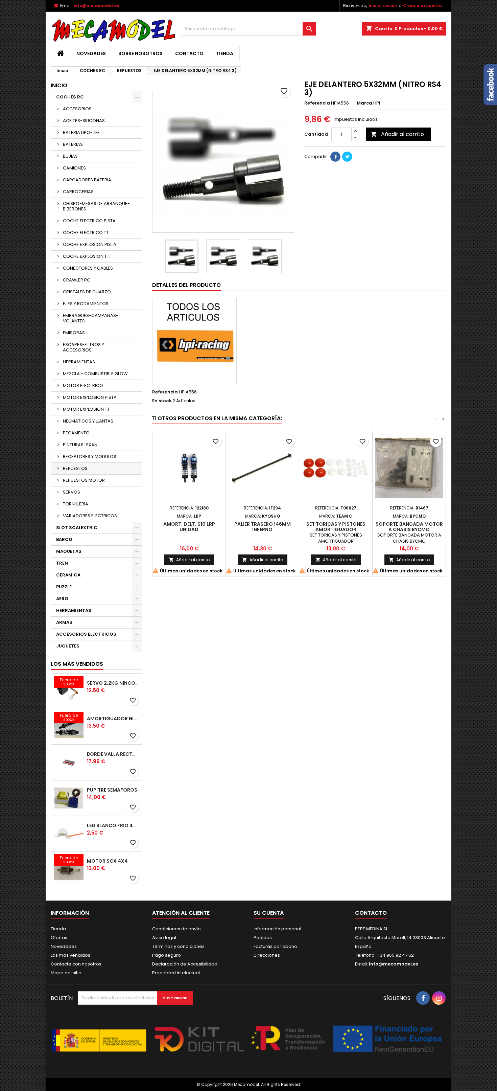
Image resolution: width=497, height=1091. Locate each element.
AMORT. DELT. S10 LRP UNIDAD (189, 527)
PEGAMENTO (76, 433)
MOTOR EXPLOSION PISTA (90, 397)
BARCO (64, 539)
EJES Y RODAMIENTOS (86, 303)
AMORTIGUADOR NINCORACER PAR (113, 718)
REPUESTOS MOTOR (84, 480)
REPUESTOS (75, 468)
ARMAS (64, 622)
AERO (62, 598)
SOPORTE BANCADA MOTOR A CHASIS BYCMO (409, 527)
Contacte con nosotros (76, 964)
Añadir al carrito (397, 134)
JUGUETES (67, 646)
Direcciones (267, 955)
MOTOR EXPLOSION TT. (87, 409)
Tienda (224, 53)
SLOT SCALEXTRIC (76, 527)
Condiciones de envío (176, 929)
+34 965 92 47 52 (395, 955)
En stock (161, 401)
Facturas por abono (275, 946)
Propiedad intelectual (176, 973)
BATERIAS (73, 144)
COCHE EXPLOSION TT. (86, 256)
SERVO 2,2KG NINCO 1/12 (113, 683)
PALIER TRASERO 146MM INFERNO (262, 527)
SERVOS (71, 492)
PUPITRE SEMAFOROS (112, 790)
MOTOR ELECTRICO (83, 385)
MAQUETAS (68, 551)
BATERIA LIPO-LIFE (81, 132)
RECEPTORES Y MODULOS (89, 456)
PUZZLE (64, 587)
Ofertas (59, 937)
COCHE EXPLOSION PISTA (89, 244)
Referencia (317, 103)
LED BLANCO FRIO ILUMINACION (113, 825)
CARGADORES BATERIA (87, 180)
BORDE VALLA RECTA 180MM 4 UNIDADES (113, 754)
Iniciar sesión (383, 5)
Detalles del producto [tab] (186, 285)
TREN (62, 563)
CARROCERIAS (78, 191)
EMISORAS (74, 332)
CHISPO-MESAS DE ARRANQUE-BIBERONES (96, 206)
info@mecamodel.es (96, 5)
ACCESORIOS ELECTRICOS (86, 634)
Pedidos (263, 937)
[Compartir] (335, 157)
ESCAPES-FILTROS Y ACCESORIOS (83, 347)
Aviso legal (164, 937)
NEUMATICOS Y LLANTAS (88, 421)
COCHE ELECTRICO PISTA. (90, 221)
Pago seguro (166, 955)
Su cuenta (269, 913)
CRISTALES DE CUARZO (87, 292)
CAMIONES (74, 168)
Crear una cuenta (422, 5)
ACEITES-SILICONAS (84, 120)
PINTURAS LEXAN (80, 444)
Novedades (91, 53)
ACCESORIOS (77, 109)
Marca (364, 103)
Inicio (59, 85)
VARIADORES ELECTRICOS (90, 516)
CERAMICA (68, 575)
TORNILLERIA (75, 504)
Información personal (277, 929)
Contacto (189, 53)
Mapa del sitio (66, 973)
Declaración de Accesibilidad (184, 964)
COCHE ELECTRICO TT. (86, 232)
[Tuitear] (347, 157)
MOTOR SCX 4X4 (107, 861)
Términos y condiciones (178, 946)
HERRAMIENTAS (79, 362)
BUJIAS (70, 156)
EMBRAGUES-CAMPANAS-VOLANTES (90, 318)
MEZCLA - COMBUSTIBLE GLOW (95, 373)
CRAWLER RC (76, 280)
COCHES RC (70, 97)
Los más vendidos (77, 664)
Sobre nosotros (140, 53)
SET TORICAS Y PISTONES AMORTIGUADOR (335, 527)
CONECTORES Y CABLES (88, 268)
